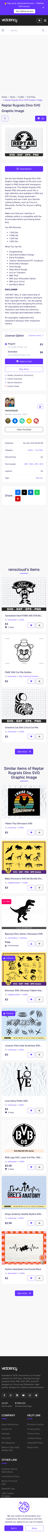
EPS (36, 464)
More (34, 1528)
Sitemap (5, 1433)
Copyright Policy (35, 1442)
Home (4, 97)
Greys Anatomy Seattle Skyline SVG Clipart (24, 1214)
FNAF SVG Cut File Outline (18, 672)
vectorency (13, 938)
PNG (31, 464)
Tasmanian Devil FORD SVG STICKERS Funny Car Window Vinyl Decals (24, 615)
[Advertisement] (24, 65)
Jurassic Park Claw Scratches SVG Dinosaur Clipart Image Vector (24, 1045)
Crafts (21, 97)
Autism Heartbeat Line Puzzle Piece (23, 1269)
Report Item (32, 1447)
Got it (14, 1528)
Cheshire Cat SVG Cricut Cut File (21, 727)
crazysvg (12, 827)
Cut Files (31, 97)
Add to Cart (25, 361)
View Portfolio (24, 429)
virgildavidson (14, 882)
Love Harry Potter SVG (16, 1100)
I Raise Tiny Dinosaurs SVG (18, 823)
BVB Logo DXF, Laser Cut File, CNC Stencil (24, 1157)
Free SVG (6, 1438)
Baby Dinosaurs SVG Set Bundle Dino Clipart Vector (24, 878)
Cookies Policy (34, 1438)
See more (22, 751)
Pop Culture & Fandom (28, 676)
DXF (26, 464)
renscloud (12, 620)
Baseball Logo (8, 1488)
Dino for (39, 478)
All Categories (8, 1442)
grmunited (12, 1273)
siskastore (12, 1161)
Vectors (23, 938)
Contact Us (7, 1429)
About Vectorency (10, 1424)
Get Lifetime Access (24, 11)
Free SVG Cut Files (10, 1476)
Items (12, 97)
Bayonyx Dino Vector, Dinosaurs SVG (24, 934)
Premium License (35, 1424)
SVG (41, 464)
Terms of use (33, 1433)
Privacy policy (33, 1429)
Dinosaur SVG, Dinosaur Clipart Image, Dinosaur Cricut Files (24, 990)
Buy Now (24, 369)
